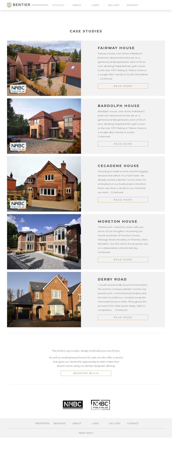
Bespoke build (86, 373)
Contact (132, 5)
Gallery (113, 5)
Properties (40, 5)
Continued (106, 78)
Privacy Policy (86, 433)
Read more (123, 86)
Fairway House (116, 48)
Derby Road (112, 279)
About (77, 5)
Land (95, 5)
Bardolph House (119, 106)
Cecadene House (118, 166)
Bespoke (58, 5)
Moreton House (118, 221)
